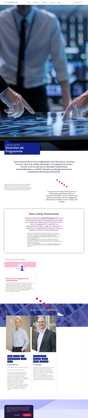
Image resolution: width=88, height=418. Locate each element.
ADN (28, 2)
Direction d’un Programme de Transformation (17, 280)
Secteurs (35, 2)
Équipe (53, 2)
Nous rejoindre (78, 2)
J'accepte (27, 415)
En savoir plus (14, 411)
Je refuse (17, 415)
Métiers (44, 2)
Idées (59, 2)
